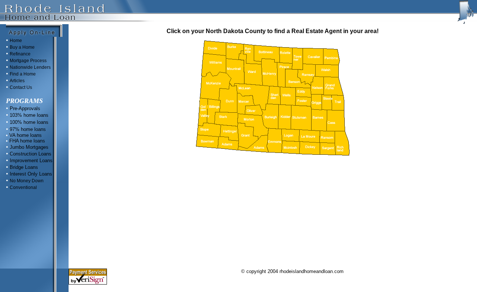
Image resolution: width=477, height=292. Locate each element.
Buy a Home (22, 47)
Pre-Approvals (24, 108)
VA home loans (25, 135)
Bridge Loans (24, 167)
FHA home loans (26, 141)
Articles (17, 80)
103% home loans (28, 115)
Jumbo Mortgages (28, 147)
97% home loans (28, 129)
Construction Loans (29, 154)
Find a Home (23, 74)
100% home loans (28, 122)
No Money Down (27, 180)
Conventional (23, 187)
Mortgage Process (28, 60)
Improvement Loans (31, 160)
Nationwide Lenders (30, 67)
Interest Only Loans (31, 174)
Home (16, 40)
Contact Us (21, 87)
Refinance (20, 54)
